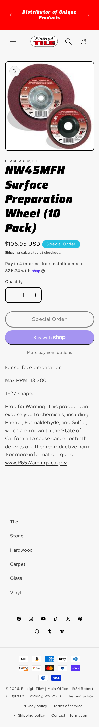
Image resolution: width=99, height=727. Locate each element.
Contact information (69, 715)
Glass (16, 578)
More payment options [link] (49, 352)
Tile (14, 522)
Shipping (12, 252)
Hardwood (21, 550)
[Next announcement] (88, 14)
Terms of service (68, 705)
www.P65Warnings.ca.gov (36, 462)
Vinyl (15, 592)
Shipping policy (31, 715)
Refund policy (81, 696)
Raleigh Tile (31, 688)
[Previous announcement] (10, 14)
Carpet (18, 564)
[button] (13, 41)
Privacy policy (35, 705)
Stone (17, 536)
